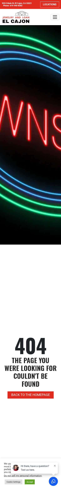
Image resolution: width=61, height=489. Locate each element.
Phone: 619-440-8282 (12, 6)
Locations (49, 4)
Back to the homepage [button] (30, 395)
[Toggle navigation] (55, 17)
